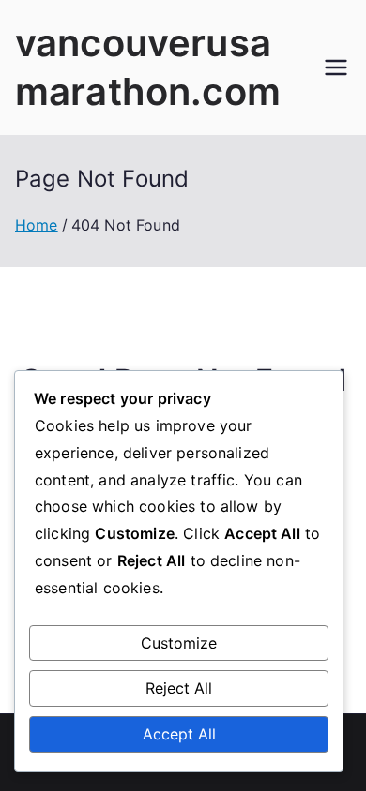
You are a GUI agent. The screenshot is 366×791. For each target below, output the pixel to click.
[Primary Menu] (336, 67)
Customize (179, 643)
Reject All (178, 688)
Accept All (179, 733)
